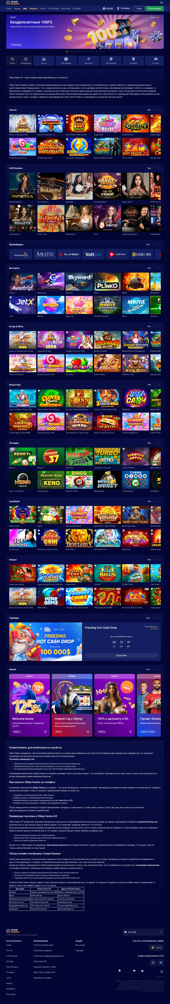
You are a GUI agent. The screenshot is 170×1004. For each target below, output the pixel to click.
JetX (8, 978)
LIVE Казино (12, 956)
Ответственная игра (43, 945)
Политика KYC (40, 961)
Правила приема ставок (45, 967)
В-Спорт (10, 961)
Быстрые (10, 994)
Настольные (12, 967)
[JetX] (25, 8)
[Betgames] (34, 8)
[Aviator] (17, 8)
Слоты (9, 950)
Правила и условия (42, 978)
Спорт (9, 945)
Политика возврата (43, 950)
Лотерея (10, 972)
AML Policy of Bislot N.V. (44, 972)
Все (149, 110)
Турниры (79, 950)
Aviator (9, 983)
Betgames (10, 989)
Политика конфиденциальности (49, 956)
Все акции (80, 945)
